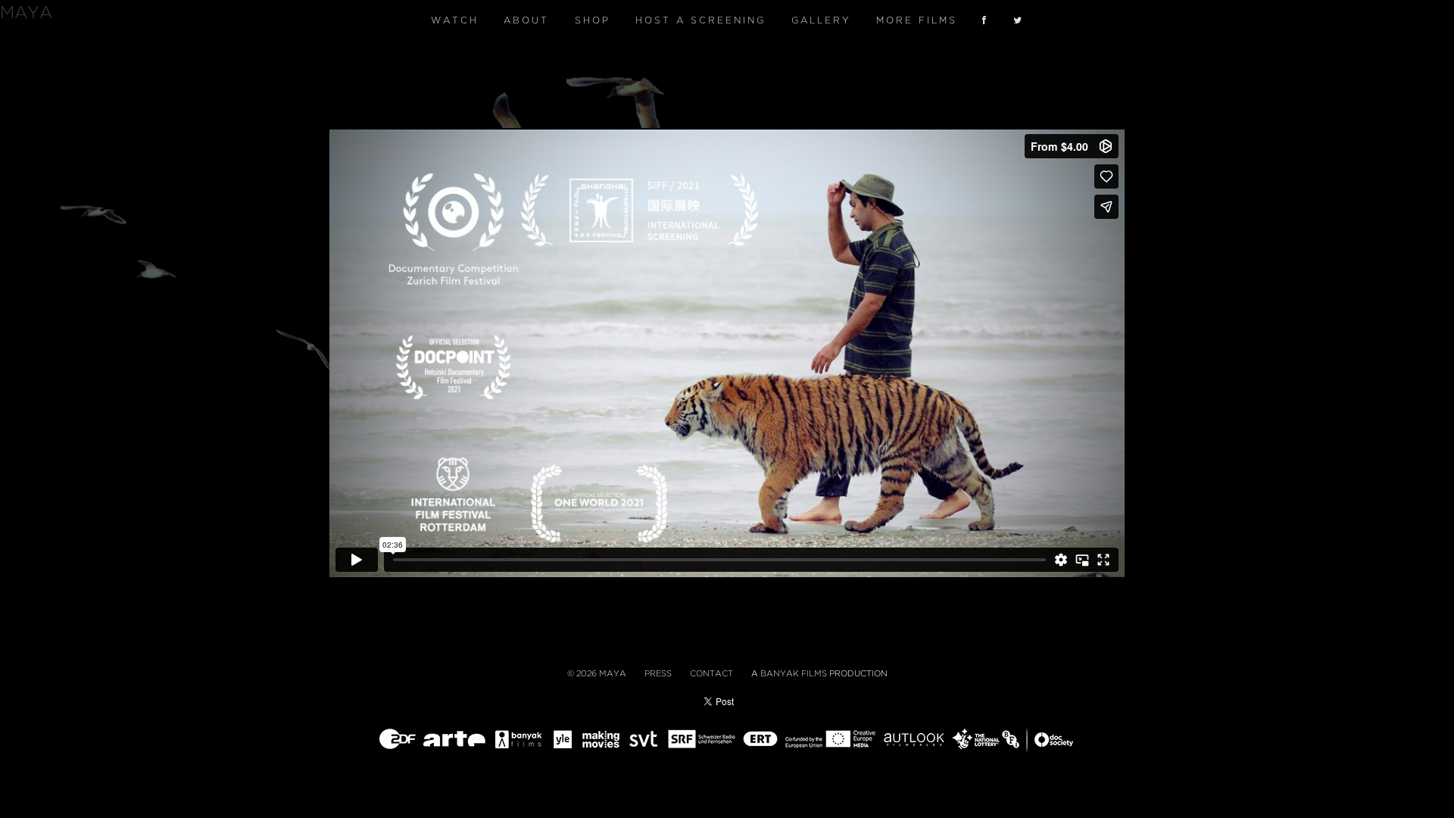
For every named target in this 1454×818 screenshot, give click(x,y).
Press (658, 674)
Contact (711, 674)
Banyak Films (793, 674)
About (526, 20)
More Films (916, 20)
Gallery (821, 20)
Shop (592, 20)
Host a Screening (700, 20)
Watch (455, 20)
